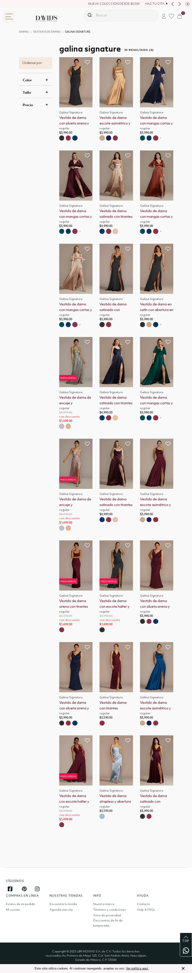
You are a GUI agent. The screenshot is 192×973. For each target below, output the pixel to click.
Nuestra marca (103, 904)
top (185, 941)
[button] (164, 16)
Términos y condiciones (109, 909)
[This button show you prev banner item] (172, 4)
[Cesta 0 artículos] (179, 16)
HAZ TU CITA (154, 3)
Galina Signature (77, 32)
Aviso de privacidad (107, 915)
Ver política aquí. (137, 968)
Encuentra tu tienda (63, 904)
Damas (24, 32)
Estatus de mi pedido (20, 904)
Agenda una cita (61, 909)
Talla (27, 92)
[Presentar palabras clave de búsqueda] (89, 15)
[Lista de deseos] (87, 62)
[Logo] (43, 18)
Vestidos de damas (47, 32)
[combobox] (121, 15)
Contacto (143, 904)
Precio (28, 104)
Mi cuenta (13, 909)
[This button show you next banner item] (179, 4)
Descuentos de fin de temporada (108, 923)
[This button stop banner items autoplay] (187, 4)
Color (27, 80)
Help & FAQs (146, 909)
